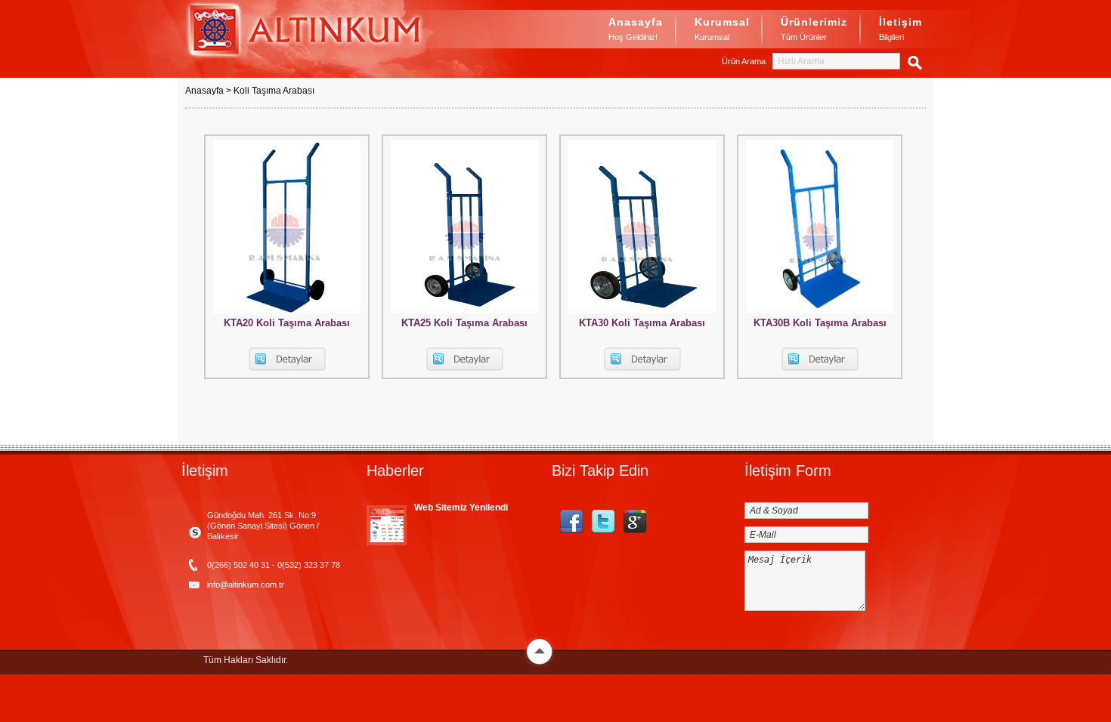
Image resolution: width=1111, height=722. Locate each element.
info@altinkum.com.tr (245, 584)
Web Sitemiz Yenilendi (461, 507)
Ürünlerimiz (814, 29)
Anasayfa (635, 29)
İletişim (900, 29)
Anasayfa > (209, 90)
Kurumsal (722, 29)
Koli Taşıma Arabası (274, 90)
